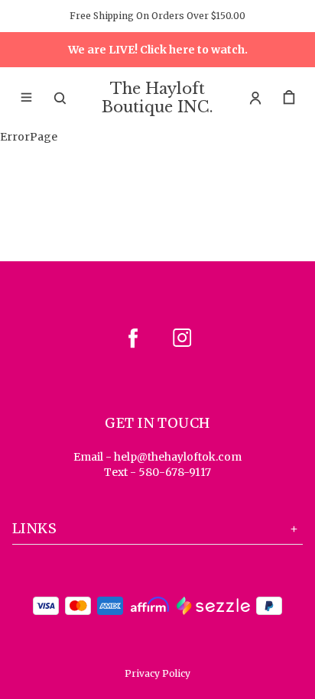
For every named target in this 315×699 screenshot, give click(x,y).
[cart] (289, 98)
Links (34, 528)
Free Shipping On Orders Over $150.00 (157, 15)
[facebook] (133, 337)
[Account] (255, 98)
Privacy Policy (157, 673)
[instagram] (182, 337)
